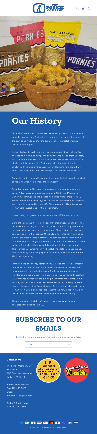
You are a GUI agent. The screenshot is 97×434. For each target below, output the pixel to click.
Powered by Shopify (60, 427)
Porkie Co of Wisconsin (44, 427)
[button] (8, 8)
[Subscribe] (69, 344)
